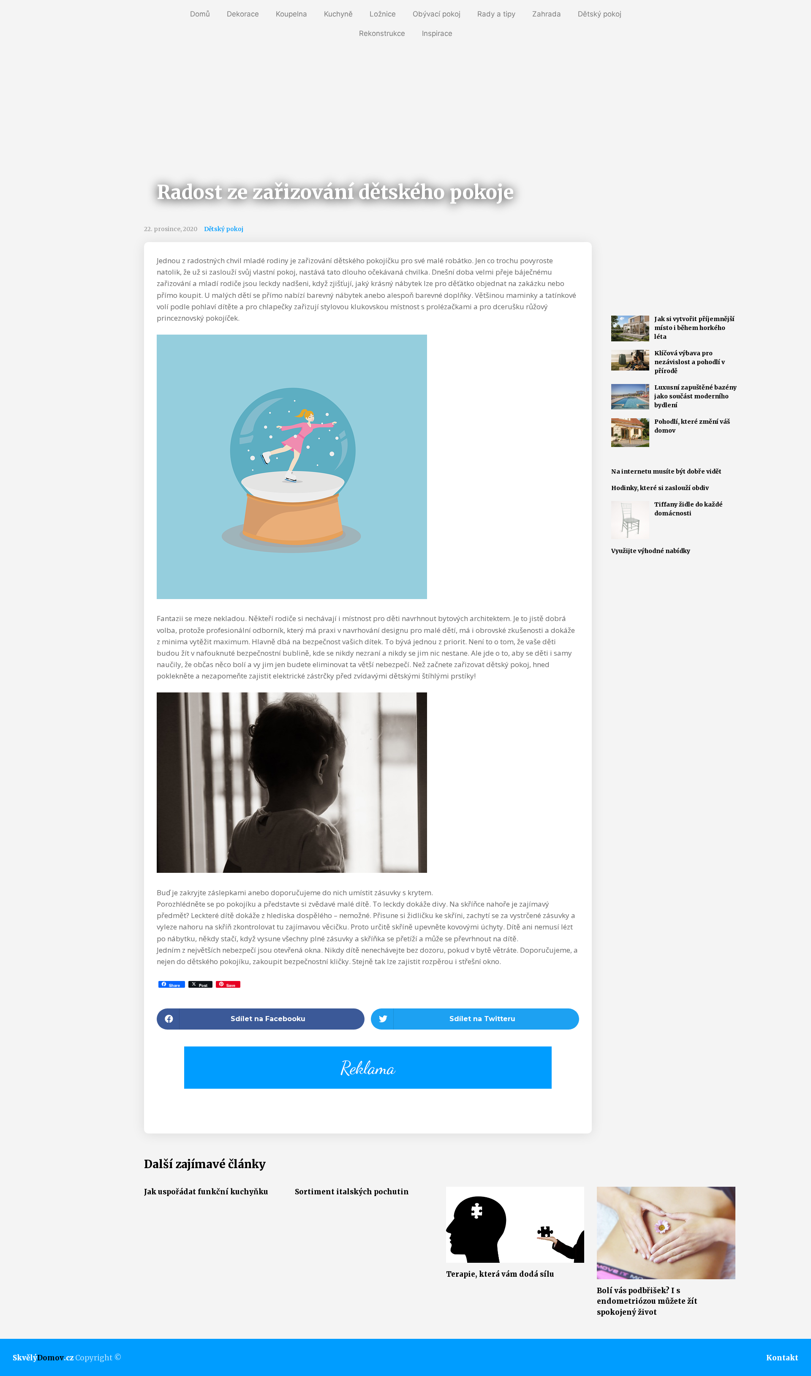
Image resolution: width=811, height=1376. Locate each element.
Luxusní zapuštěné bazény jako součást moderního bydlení (695, 396)
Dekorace (243, 14)
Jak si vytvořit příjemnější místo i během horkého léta (694, 328)
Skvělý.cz (43, 1357)
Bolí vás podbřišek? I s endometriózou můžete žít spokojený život (647, 1301)
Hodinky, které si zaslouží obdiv (660, 488)
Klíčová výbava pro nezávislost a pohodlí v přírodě (689, 362)
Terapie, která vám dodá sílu (500, 1274)
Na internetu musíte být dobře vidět (666, 471)
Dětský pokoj (599, 14)
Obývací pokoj (436, 14)
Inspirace (437, 33)
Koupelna (291, 14)
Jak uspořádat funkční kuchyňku (206, 1191)
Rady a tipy (496, 14)
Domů (200, 14)
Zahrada (546, 14)
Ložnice (383, 14)
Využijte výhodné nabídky (650, 551)
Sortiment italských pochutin (352, 1191)
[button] (261, 1019)
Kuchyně (338, 14)
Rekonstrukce (382, 33)
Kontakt (782, 1357)
